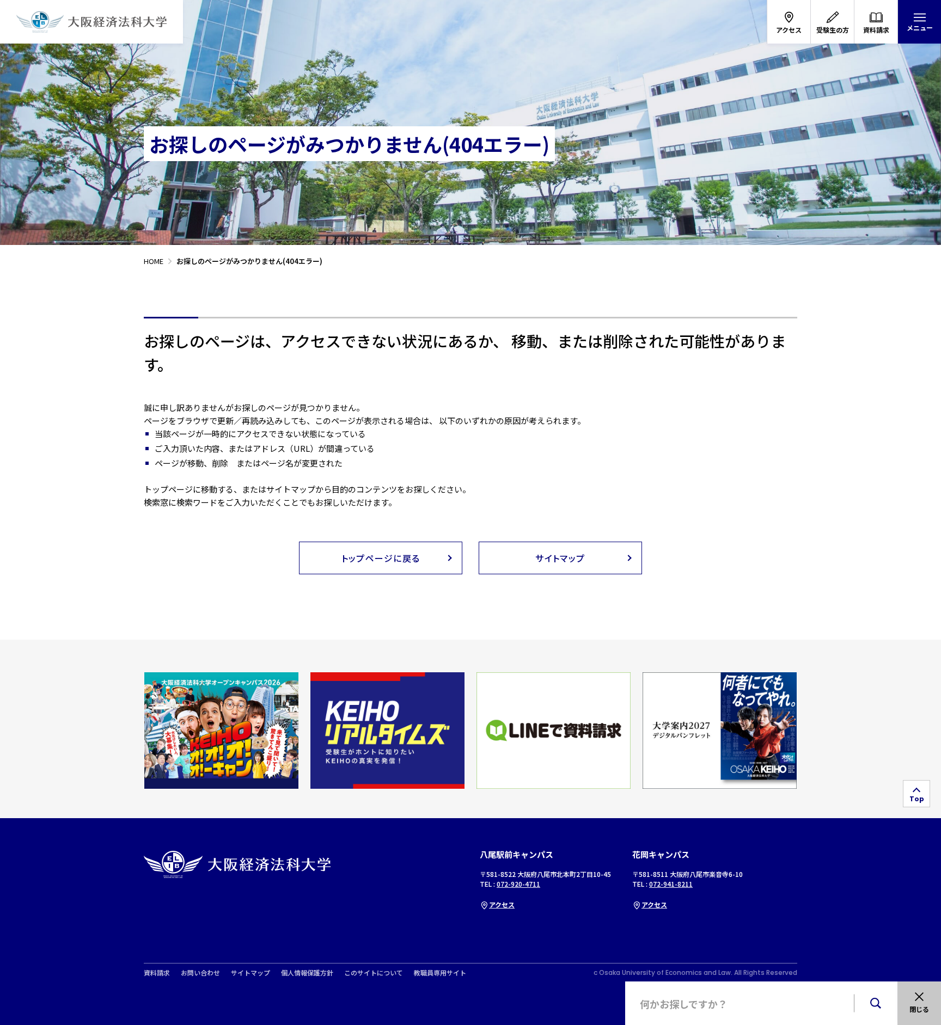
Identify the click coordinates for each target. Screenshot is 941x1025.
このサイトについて (373, 972)
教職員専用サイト (440, 972)
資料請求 (157, 972)
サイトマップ (250, 972)
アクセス (502, 904)
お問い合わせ (200, 972)
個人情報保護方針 (307, 972)
